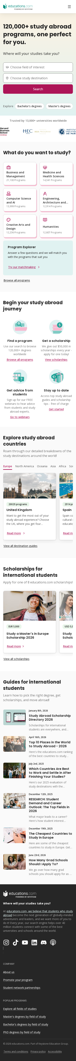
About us (8, 972)
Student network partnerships (21, 988)
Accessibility (55, 1051)
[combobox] (39, 67)
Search (38, 89)
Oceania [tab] (42, 466)
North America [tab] (24, 466)
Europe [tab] (7, 466)
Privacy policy (38, 1051)
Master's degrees (59, 106)
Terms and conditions (16, 1051)
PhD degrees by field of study (21, 1032)
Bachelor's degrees (29, 106)
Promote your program (18, 980)
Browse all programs (17, 280)
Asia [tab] (53, 466)
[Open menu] (69, 6)
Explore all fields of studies (20, 1009)
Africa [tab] (62, 466)
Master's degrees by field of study (24, 1016)
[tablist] (38, 466)
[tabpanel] (38, 508)
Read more (14, 533)
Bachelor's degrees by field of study (25, 1024)
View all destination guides (20, 546)
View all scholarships (16, 659)
